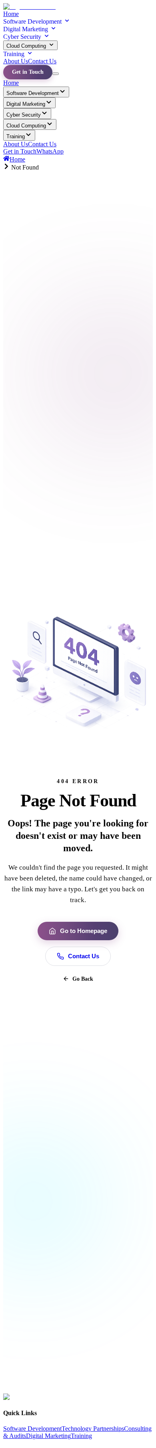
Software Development (32, 21)
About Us (15, 61)
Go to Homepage (83, 930)
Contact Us (42, 61)
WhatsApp (50, 151)
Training (13, 53)
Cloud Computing (26, 46)
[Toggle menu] (55, 74)
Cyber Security (22, 36)
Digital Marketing (25, 29)
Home (11, 13)
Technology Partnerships (93, 1428)
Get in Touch (28, 72)
